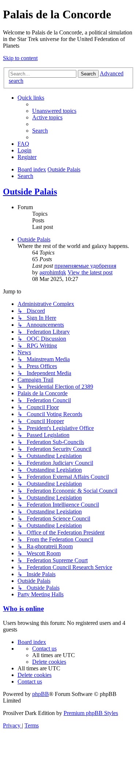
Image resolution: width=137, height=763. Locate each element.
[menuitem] (54, 111)
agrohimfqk (52, 272)
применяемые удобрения (85, 266)
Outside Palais (30, 191)
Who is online (23, 608)
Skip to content (20, 58)
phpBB (40, 694)
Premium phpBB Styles (91, 713)
